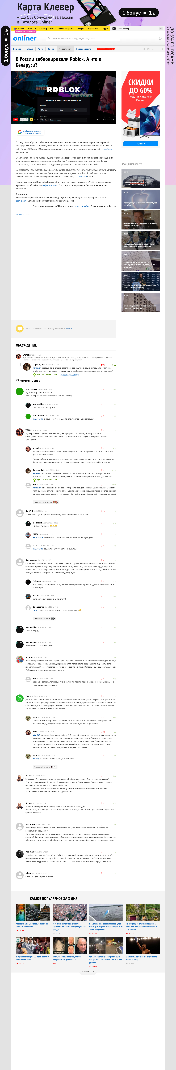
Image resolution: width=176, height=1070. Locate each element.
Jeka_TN (36, 717)
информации (49, 185)
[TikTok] (157, 49)
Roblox (28, 214)
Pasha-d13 (31, 696)
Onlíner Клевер (123, 28)
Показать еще (88, 972)
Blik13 (35, 484)
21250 (35, 534)
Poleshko (37, 581)
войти (69, 328)
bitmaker (37, 367)
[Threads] (161, 49)
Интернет (20, 214)
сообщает (108, 149)
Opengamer (31, 560)
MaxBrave (30, 824)
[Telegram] (143, 49)
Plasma (36, 595)
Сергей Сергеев (107, 119)
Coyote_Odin (39, 364)
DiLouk (29, 775)
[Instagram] (148, 49)
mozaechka (38, 404)
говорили (82, 176)
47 (31, 119)
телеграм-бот (82, 206)
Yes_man (30, 851)
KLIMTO (29, 511)
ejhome (29, 873)
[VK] (153, 49)
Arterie (29, 657)
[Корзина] (160, 38)
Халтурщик (31, 389)
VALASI (26, 355)
